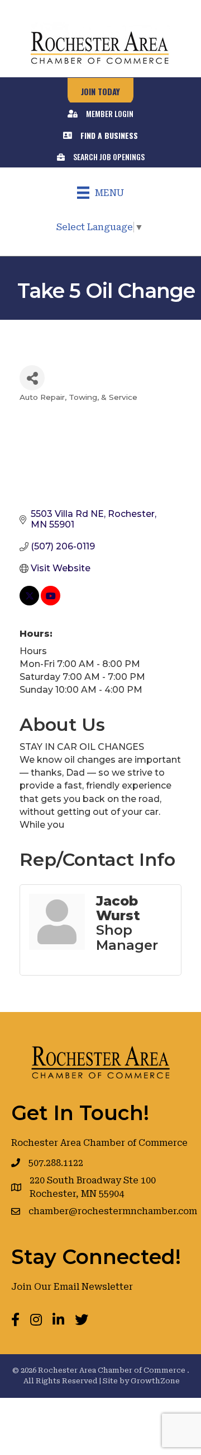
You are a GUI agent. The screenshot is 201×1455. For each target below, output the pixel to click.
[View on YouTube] (50, 602)
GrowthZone (155, 1381)
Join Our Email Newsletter (72, 1286)
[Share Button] (32, 377)
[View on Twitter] (29, 602)
